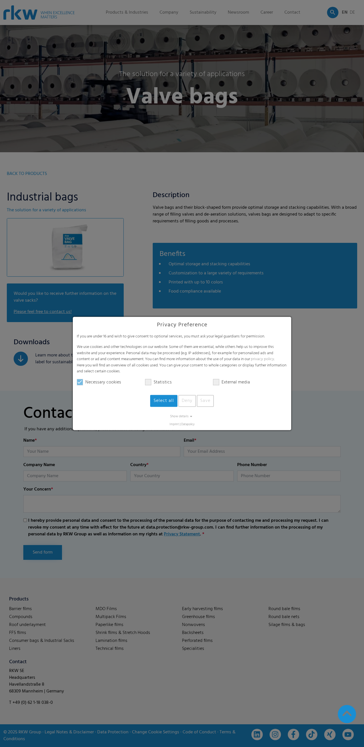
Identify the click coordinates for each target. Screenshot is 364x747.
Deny (187, 400)
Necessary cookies (103, 382)
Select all (164, 400)
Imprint (174, 424)
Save (205, 400)
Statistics (163, 382)
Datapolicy (188, 424)
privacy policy (262, 359)
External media (236, 382)
